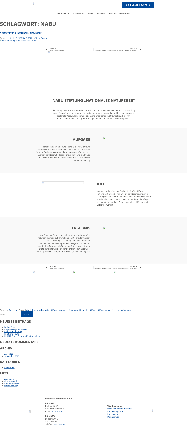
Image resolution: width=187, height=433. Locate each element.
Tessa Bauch (41, 38)
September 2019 (11, 356)
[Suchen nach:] (10, 314)
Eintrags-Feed (10, 381)
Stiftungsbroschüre (106, 310)
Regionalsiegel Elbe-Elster (16, 329)
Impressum (112, 414)
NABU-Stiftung (51, 310)
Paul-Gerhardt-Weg (13, 331)
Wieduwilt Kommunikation (119, 408)
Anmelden (9, 379)
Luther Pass (9, 327)
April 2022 (8, 354)
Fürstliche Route (11, 334)
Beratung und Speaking (120, 13)
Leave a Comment (123, 310)
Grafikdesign (32, 310)
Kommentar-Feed (12, 383)
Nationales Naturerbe (68, 310)
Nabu (41, 310)
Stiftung (93, 310)
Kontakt (101, 13)
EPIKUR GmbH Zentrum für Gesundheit (22, 336)
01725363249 (57, 411)
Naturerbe (84, 310)
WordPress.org (11, 385)
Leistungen (61, 13)
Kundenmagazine (115, 411)
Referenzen (78, 13)
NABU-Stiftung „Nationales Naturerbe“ (21, 33)
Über (90, 13)
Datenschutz (113, 417)
